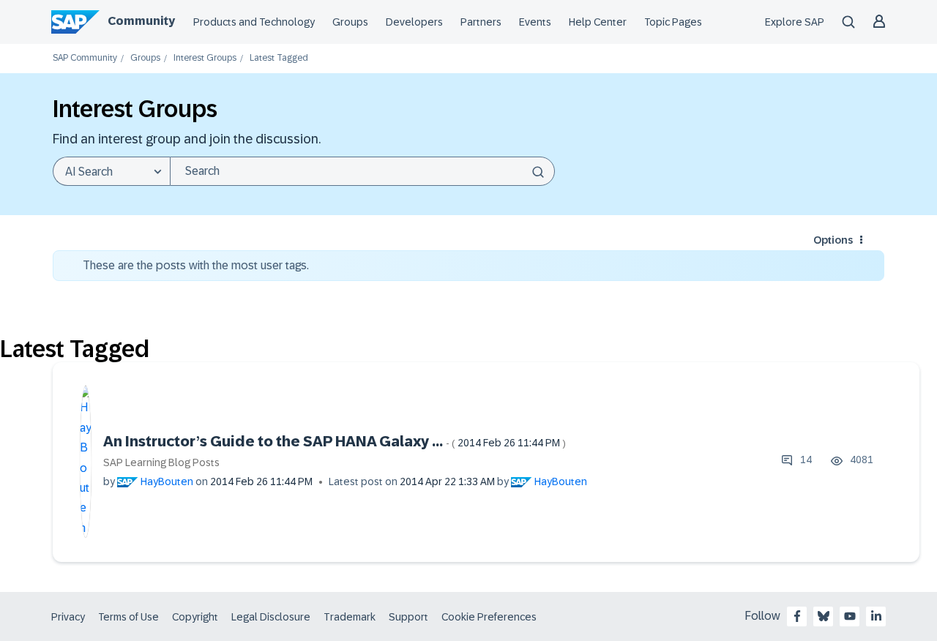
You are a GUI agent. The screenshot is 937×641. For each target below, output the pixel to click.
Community (141, 21)
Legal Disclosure (270, 617)
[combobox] (362, 171)
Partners (480, 22)
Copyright (195, 617)
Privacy (68, 617)
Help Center (598, 22)
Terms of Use (128, 617)
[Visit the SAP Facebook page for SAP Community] (797, 616)
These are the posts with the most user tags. (196, 265)
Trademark (350, 617)
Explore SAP (794, 22)
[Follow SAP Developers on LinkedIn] (876, 616)
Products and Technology (254, 22)
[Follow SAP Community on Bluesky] (823, 616)
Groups (350, 22)
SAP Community (85, 58)
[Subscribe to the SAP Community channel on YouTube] (850, 616)
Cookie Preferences (489, 617)
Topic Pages (673, 22)
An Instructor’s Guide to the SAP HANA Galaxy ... (334, 441)
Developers (414, 22)
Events (535, 22)
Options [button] (833, 240)
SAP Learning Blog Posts (161, 462)
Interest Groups (204, 58)
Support (408, 617)
